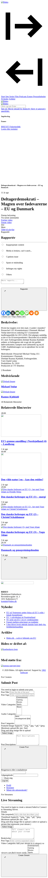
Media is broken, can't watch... (19, 251)
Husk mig (8, 778)
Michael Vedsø (9, 386)
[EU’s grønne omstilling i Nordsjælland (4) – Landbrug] (21, 436)
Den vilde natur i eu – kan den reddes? (22, 479)
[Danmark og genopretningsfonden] (16, 545)
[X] (12, 313)
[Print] (31, 313)
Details (4, 812)
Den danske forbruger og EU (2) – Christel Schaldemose (19, 516)
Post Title (5, 692)
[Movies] (22, 702)
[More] (36, 313)
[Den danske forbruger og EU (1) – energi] (24, 492)
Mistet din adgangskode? (16, 790)
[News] (23, 716)
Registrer (10, 788)
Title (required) (7, 814)
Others (9, 274)
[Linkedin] (8, 313)
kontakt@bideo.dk (9, 601)
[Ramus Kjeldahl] (8, 392)
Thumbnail (5, 817)
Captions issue (12, 257)
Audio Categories (8, 714)
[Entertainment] (22, 698)
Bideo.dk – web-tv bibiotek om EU (21, 638)
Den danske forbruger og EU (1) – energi (23, 496)
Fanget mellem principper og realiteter (22, 622)
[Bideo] (4, 2)
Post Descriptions (8, 744)
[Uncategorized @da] (23, 719)
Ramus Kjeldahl (10, 396)
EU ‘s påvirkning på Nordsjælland (20, 617)
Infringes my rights (14, 268)
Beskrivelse (6, 838)
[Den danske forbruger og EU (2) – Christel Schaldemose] (24, 509)
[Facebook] (3, 313)
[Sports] (22, 704)
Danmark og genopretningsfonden (20, 550)
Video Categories (8, 704)
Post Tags (5, 695)
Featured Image (7, 726)
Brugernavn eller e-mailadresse (14, 770)
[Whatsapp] (22, 313)
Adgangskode (7, 775)
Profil (8, 785)
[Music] (19, 707)
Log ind (5, 781)
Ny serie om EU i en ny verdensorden (22, 620)
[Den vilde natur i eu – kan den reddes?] (21, 474)
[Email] (17, 313)
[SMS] (26, 313)
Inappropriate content (15, 245)
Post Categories (7, 723)
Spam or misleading (14, 263)
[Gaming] (22, 700)
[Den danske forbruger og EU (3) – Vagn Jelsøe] (20, 527)
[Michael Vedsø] (8, 381)
